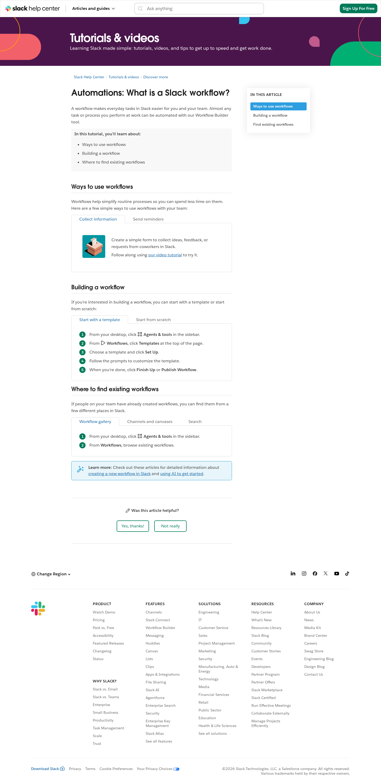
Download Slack (45, 768)
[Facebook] (315, 574)
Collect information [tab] (98, 219)
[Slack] (38, 674)
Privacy (75, 768)
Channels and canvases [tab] (149, 421)
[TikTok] (347, 574)
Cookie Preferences (116, 768)
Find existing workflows (273, 124)
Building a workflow (270, 115)
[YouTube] (336, 574)
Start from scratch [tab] (153, 319)
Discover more (155, 77)
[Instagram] (304, 574)
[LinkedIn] (293, 574)
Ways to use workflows (273, 106)
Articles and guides (91, 8)
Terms (90, 768)
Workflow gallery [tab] (95, 421)
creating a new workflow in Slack (119, 473)
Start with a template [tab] (99, 319)
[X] (325, 574)
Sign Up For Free (359, 8)
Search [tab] (195, 421)
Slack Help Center (89, 77)
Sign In (326, 8)
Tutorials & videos (124, 77)
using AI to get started (181, 473)
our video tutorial (165, 255)
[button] (133, 526)
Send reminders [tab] (148, 219)
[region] (151, 150)
